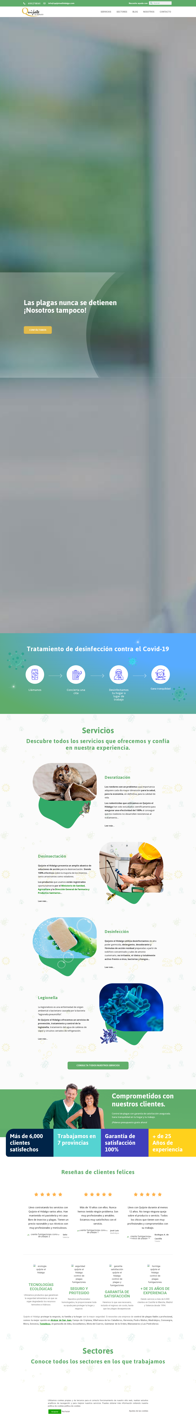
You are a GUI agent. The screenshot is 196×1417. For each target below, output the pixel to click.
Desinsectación (52, 856)
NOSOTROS (148, 12)
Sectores (98, 1351)
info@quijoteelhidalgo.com (61, 3)
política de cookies (72, 1406)
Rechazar (66, 1411)
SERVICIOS (106, 12)
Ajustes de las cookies (138, 1411)
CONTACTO (165, 12)
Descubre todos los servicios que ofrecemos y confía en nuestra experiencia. (98, 744)
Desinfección (117, 932)
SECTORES (122, 12)
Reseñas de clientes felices (98, 1172)
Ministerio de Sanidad (73, 885)
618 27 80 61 (34, 3)
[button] (38, 330)
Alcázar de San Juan (61, 1320)
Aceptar (54, 1411)
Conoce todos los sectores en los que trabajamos (98, 1361)
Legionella (48, 998)
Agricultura (44, 889)
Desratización (117, 777)
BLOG (135, 12)
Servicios (98, 730)
